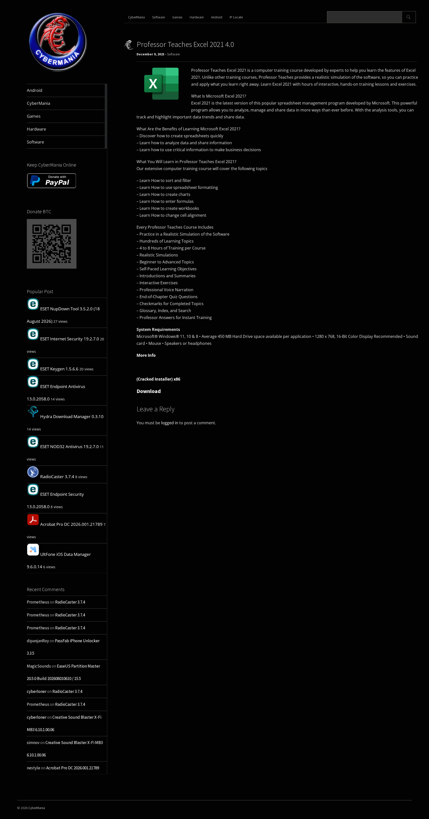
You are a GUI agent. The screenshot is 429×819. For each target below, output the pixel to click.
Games (177, 17)
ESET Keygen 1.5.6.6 (59, 369)
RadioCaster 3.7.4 (57, 476)
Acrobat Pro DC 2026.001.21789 (71, 524)
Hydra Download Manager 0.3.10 (72, 416)
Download (149, 391)
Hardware (197, 17)
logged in (169, 423)
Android (216, 17)
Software (158, 17)
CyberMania (136, 17)
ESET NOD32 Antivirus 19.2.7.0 (69, 446)
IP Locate (236, 17)
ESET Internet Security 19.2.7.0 (69, 339)
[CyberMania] (58, 72)
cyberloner (36, 691)
